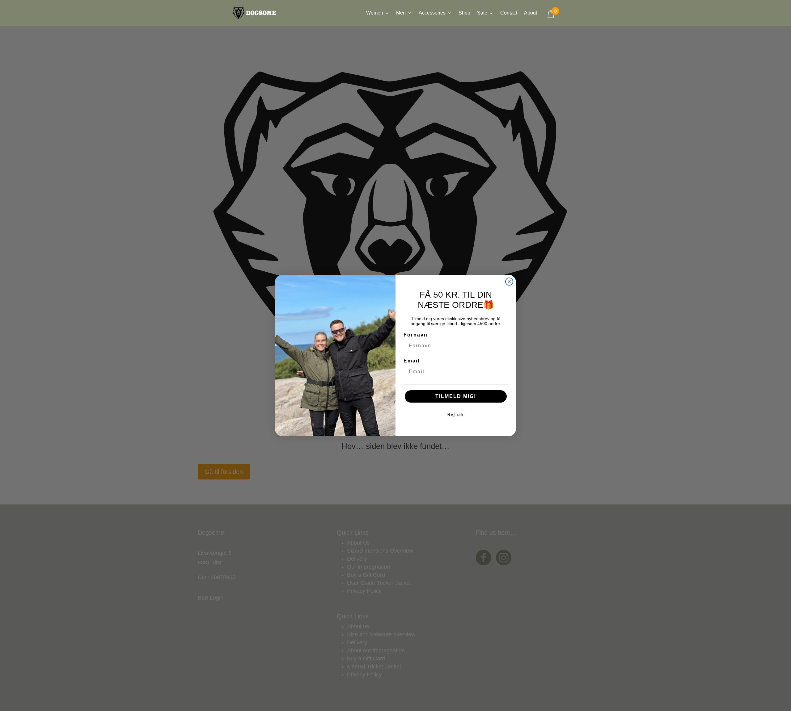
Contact (508, 13)
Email (412, 360)
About (530, 13)
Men (401, 13)
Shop (464, 13)
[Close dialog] (509, 281)
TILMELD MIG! (455, 396)
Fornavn (416, 334)
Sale (482, 13)
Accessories (432, 13)
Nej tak (455, 415)
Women (374, 13)
